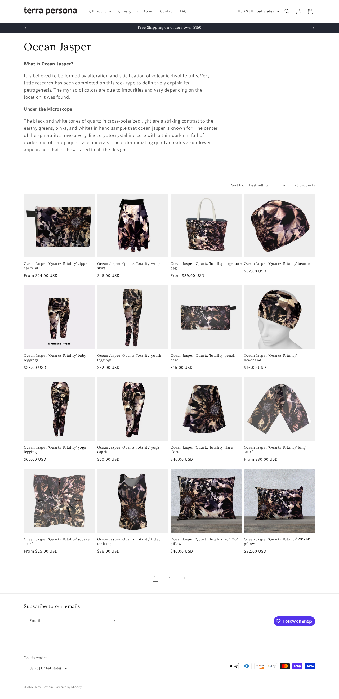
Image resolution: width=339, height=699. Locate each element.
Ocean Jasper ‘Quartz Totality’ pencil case (203, 357)
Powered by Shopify (68, 687)
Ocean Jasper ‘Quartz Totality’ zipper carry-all (56, 266)
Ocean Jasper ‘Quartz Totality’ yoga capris (128, 449)
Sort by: (237, 185)
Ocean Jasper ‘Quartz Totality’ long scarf (275, 449)
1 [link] (155, 577)
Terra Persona (44, 687)
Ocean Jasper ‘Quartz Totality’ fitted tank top (129, 541)
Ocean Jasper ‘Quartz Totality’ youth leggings (129, 357)
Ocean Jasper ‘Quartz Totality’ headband (270, 357)
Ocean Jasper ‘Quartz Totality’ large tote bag (206, 266)
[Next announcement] (313, 28)
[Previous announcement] (26, 28)
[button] (98, 11)
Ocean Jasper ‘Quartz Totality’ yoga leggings (55, 449)
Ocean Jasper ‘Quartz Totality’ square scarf (57, 541)
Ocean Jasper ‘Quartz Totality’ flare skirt (202, 449)
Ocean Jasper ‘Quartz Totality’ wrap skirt (128, 266)
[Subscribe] (113, 621)
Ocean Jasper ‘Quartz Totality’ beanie (277, 264)
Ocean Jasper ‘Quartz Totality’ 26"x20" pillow (204, 541)
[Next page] (184, 578)
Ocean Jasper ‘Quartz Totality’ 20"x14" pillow (277, 541)
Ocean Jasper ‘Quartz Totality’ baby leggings (55, 357)
